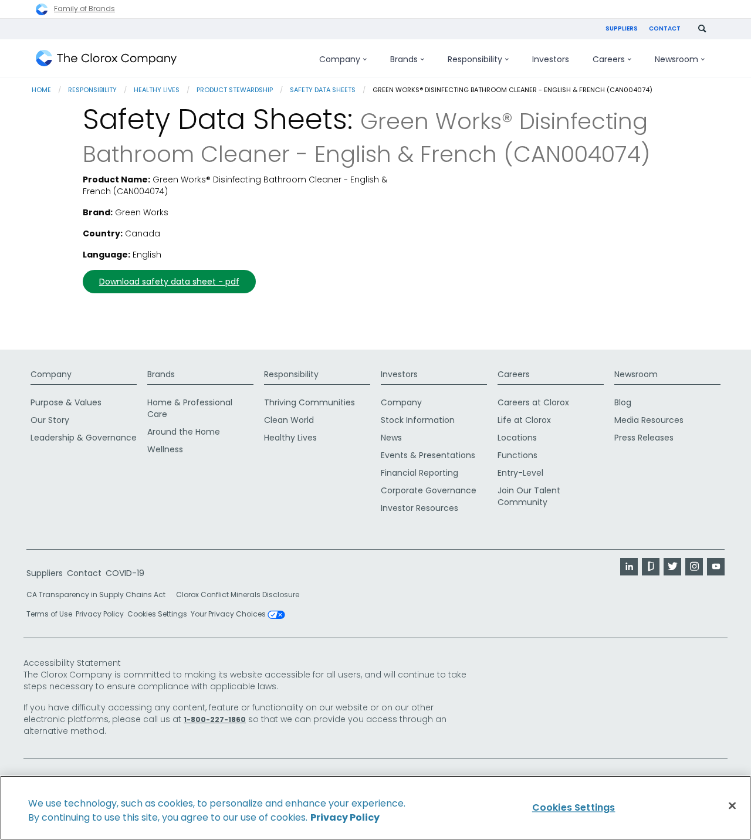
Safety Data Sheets (323, 89)
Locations (517, 437)
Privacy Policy (100, 614)
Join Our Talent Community (529, 496)
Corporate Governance (428, 490)
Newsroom (636, 374)
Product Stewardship (235, 89)
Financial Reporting (419, 473)
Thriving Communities (309, 402)
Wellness (165, 449)
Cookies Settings (157, 614)
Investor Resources (419, 508)
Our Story (50, 420)
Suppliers (621, 28)
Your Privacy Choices (229, 615)
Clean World (289, 420)
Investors (399, 374)
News (391, 437)
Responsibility (92, 89)
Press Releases (644, 437)
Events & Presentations (428, 455)
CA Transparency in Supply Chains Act (99, 594)
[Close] (732, 806)
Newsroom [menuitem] (676, 59)
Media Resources (649, 420)
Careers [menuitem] (609, 59)
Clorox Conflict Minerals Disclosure (237, 594)
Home (41, 89)
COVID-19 (125, 573)
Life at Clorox (524, 420)
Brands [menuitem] (404, 59)
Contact (665, 28)
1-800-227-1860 (215, 719)
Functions (517, 455)
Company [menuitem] (339, 59)
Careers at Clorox (533, 402)
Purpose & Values (66, 402)
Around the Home (183, 432)
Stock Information (418, 420)
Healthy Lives (157, 89)
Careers (514, 374)
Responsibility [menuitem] (475, 59)
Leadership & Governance (84, 437)
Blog (622, 402)
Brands (161, 374)
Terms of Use (49, 614)
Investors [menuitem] (550, 59)
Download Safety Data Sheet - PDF (169, 281)
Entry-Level (520, 473)
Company (51, 374)
